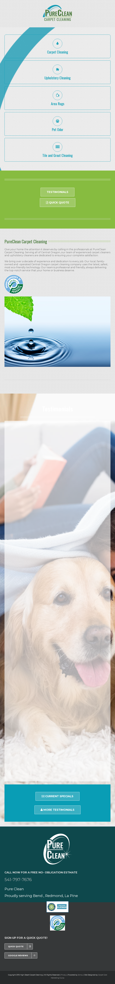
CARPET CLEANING (57, 19)
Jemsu (80, 975)
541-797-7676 (18, 879)
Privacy (64, 975)
